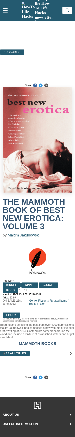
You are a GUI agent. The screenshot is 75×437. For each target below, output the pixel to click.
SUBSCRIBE (12, 52)
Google (49, 285)
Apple (30, 285)
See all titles (15, 353)
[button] (4, 353)
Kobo (10, 290)
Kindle (11, 285)
